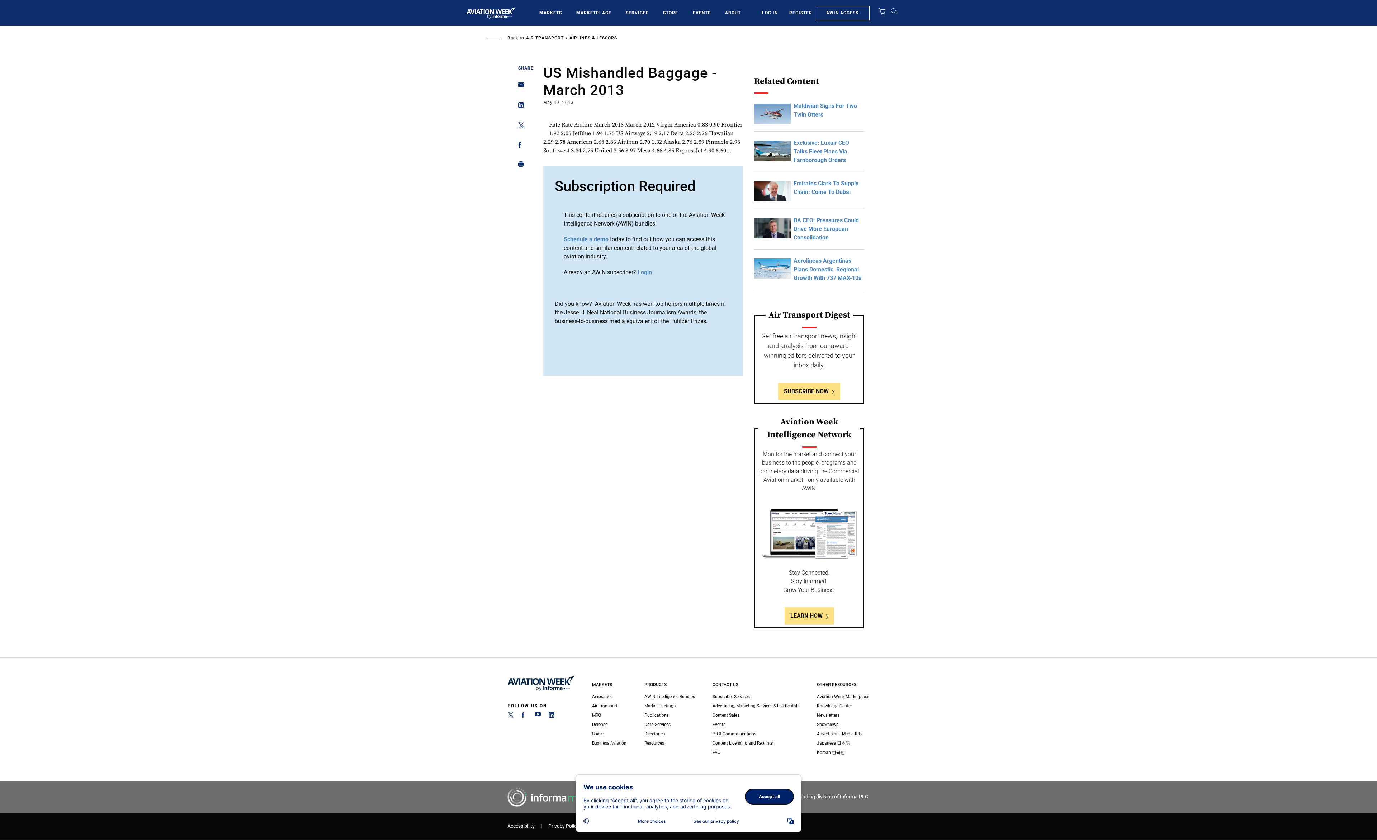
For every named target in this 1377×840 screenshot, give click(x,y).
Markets (550, 12)
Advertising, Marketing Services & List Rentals (756, 705)
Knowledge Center (834, 705)
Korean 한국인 (831, 752)
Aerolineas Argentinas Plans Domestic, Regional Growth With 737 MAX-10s (827, 269)
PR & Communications (734, 733)
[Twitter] (511, 716)
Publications (656, 715)
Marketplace (593, 12)
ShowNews (827, 724)
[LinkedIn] (551, 716)
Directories (654, 733)
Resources (654, 743)
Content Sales (726, 715)
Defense (599, 724)
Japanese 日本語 (833, 743)
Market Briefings (660, 705)
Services (637, 12)
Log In (770, 12)
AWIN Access (842, 12)
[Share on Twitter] (519, 126)
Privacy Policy (563, 826)
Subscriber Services (731, 696)
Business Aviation (609, 743)
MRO (596, 715)
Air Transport (545, 38)
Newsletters (828, 715)
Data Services (657, 724)
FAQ (716, 752)
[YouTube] (538, 716)
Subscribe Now (806, 391)
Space (598, 733)
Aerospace (602, 696)
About (733, 12)
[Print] (519, 165)
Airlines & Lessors (593, 38)
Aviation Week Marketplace (843, 696)
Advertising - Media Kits (839, 733)
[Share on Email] (519, 86)
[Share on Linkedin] (519, 106)
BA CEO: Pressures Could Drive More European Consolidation (826, 229)
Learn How (806, 615)
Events (702, 12)
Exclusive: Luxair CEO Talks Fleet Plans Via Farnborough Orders (821, 151)
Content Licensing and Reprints (743, 743)
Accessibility (521, 826)
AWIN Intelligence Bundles (669, 696)
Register (800, 12)
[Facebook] (524, 716)
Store (670, 12)
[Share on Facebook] (519, 146)
